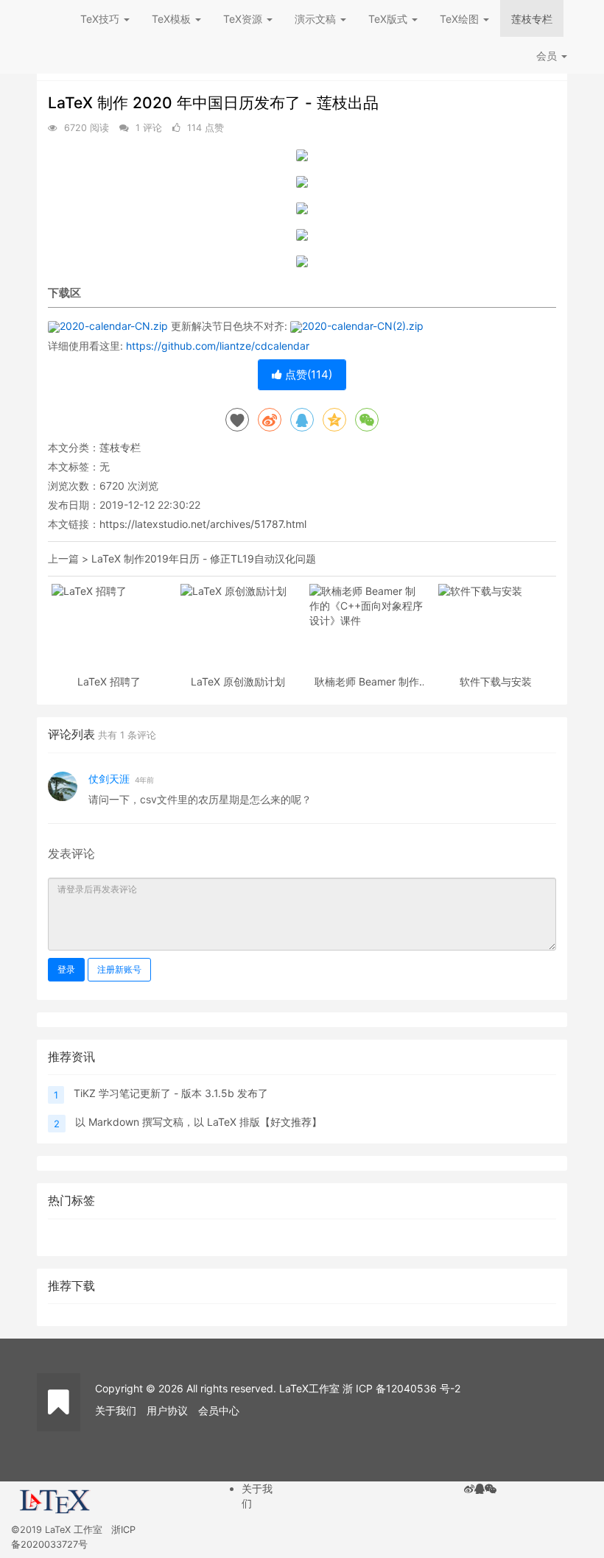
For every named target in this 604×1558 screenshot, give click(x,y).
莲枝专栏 (531, 19)
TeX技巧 (101, 19)
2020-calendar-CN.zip (114, 326)
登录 (66, 969)
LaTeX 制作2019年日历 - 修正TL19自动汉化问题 (203, 558)
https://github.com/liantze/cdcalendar (217, 345)
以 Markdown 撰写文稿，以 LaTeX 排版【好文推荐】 (198, 1121)
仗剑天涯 (109, 778)
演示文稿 (317, 19)
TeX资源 (244, 19)
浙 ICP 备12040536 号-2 (401, 1388)
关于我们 (115, 1410)
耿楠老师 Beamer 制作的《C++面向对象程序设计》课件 (367, 681)
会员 (546, 55)
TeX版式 (389, 19)
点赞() (307, 374)
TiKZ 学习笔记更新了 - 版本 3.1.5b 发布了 (171, 1093)
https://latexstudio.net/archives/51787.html (202, 524)
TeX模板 (173, 19)
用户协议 (167, 1410)
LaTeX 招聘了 (109, 681)
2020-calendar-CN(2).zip (363, 326)
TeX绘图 (461, 19)
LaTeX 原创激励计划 (238, 681)
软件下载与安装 (496, 681)
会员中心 (218, 1410)
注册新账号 (119, 969)
